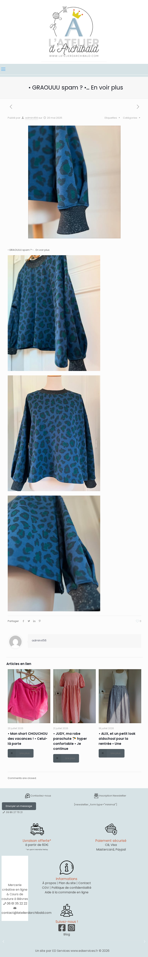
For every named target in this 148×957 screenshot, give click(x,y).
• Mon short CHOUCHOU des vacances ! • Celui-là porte (28, 738)
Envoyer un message (19, 806)
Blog (66, 934)
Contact (84, 883)
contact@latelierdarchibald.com (26, 913)
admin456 (31, 118)
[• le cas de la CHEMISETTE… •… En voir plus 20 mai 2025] (3, 941)
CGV (45, 887)
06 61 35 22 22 (17, 903)
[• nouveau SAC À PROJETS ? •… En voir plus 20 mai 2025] (144, 941)
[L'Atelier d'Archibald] (74, 32)
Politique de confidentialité (71, 887)
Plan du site (67, 883)
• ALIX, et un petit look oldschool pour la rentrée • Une (117, 738)
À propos (49, 883)
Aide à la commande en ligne (66, 892)
